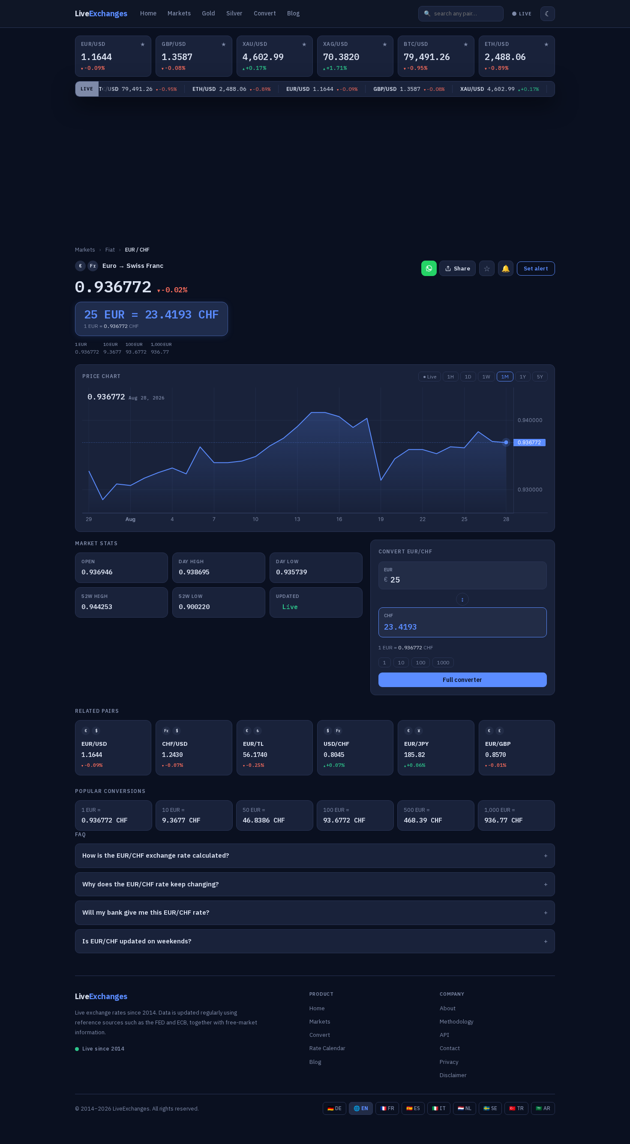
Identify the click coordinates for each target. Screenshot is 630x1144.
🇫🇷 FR (387, 1108)
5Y (540, 376)
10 (401, 662)
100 (420, 662)
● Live (429, 376)
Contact (450, 1048)
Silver (234, 13)
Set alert (536, 268)
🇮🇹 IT (439, 1108)
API (444, 1035)
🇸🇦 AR (543, 1108)
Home (148, 13)
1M (505, 376)
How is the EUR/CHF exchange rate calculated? (155, 855)
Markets (179, 13)
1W (486, 376)
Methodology (457, 1021)
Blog (293, 13)
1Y (523, 376)
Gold (208, 13)
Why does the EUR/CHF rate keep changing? (150, 884)
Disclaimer (453, 1075)
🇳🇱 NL (464, 1108)
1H (450, 376)
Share (462, 268)
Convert (265, 13)
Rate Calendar (327, 1048)
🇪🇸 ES (413, 1108)
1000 (443, 662)
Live (101, 13)
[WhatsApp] (429, 268)
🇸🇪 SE (490, 1108)
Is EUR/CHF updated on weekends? (137, 941)
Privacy (449, 1062)
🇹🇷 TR (516, 1108)
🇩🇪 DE (334, 1108)
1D (468, 376)
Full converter (462, 680)
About (448, 1008)
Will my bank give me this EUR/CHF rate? (146, 912)
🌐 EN (361, 1108)
